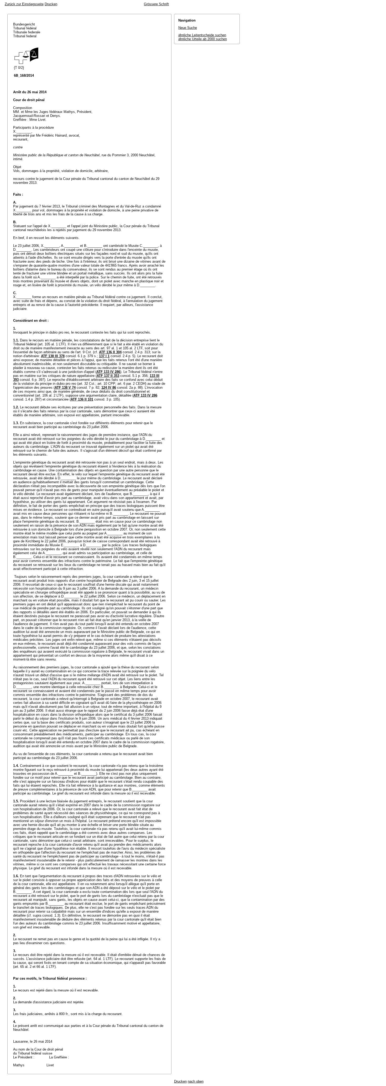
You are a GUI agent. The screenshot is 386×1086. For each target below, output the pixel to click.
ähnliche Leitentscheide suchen (202, 35)
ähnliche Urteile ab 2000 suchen (202, 39)
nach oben (196, 1081)
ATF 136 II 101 (82, 399)
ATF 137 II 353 (108, 376)
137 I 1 (104, 356)
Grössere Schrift (156, 4)
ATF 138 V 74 (65, 387)
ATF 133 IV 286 (108, 372)
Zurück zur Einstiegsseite (24, 4)
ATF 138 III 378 (53, 356)
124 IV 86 (108, 387)
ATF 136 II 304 (110, 352)
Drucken (51, 4)
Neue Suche (187, 28)
